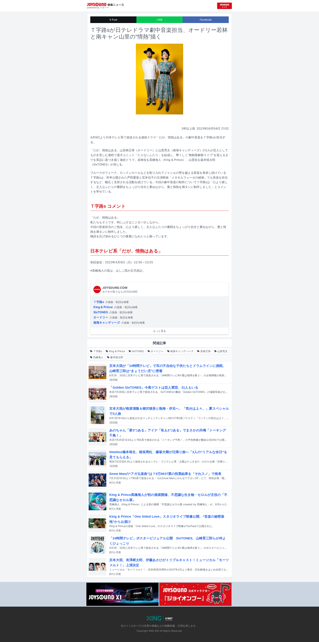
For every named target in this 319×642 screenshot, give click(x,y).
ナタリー (104, 7)
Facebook (206, 19)
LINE (159, 19)
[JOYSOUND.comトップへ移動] (224, 6)
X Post (113, 19)
